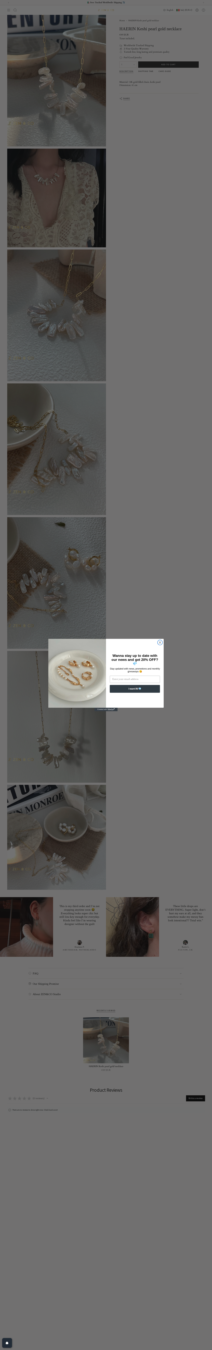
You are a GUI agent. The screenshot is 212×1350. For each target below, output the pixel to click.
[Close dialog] (160, 642)
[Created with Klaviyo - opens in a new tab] (106, 709)
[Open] (7, 1343)
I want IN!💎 (134, 689)
